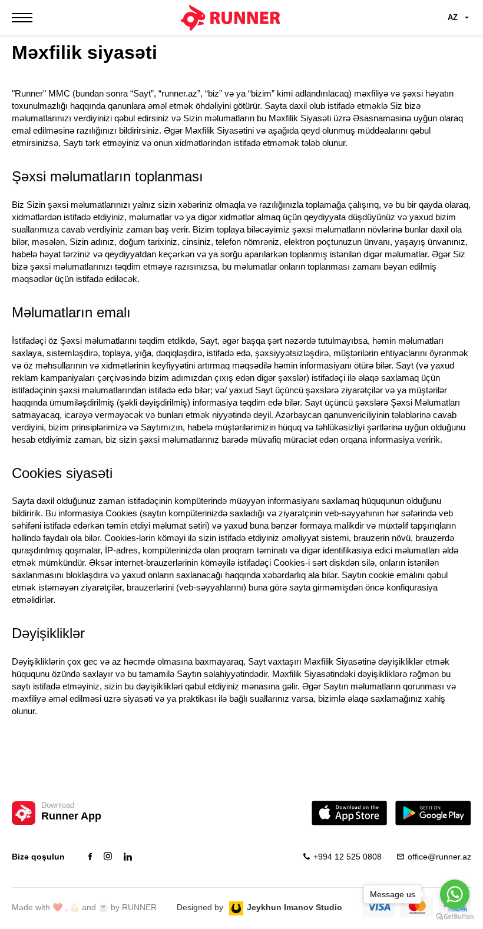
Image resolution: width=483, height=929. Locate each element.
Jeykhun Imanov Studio (294, 907)
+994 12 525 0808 (347, 856)
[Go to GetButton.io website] (455, 917)
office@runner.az (439, 856)
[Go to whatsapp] (454, 894)
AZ (453, 17)
